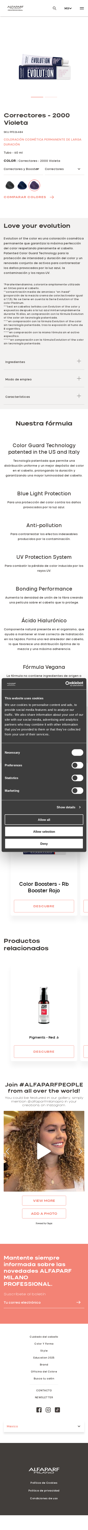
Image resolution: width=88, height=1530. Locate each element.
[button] (37, 96)
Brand (44, 1364)
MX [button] (66, 8)
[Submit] (76, 1302)
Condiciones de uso (44, 1498)
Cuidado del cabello (44, 1336)
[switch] (77, 765)
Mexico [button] (12, 1426)
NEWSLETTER (44, 1397)
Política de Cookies (44, 1482)
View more (44, 1200)
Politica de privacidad (44, 1490)
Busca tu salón (44, 1378)
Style (44, 1350)
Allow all (44, 819)
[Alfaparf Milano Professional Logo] (15, 8)
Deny (44, 843)
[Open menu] (82, 8)
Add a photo (44, 1213)
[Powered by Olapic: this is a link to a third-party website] (44, 1224)
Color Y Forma (43, 1343)
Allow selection (44, 831)
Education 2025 (44, 1357)
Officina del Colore (44, 1371)
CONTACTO (44, 1390)
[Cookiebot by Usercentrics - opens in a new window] (65, 683)
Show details (66, 807)
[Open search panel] (52, 8)
